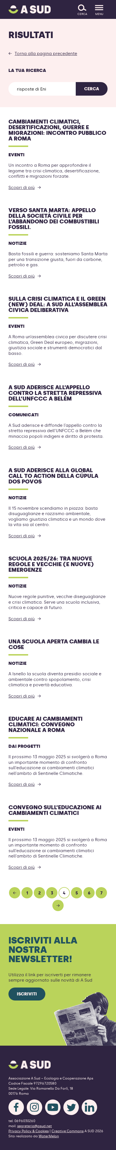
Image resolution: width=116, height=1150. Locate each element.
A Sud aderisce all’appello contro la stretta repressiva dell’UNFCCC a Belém (55, 393)
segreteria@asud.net (34, 1126)
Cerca (91, 88)
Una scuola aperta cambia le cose (53, 644)
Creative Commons (68, 1131)
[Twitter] (71, 1107)
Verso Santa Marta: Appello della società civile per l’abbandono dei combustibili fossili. (53, 218)
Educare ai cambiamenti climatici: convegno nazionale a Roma (45, 724)
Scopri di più (21, 187)
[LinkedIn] (89, 1107)
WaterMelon (49, 1136)
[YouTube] (53, 1107)
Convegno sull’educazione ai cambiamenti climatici (54, 810)
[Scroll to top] (102, 1142)
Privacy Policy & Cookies (28, 1131)
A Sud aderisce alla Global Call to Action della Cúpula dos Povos (53, 476)
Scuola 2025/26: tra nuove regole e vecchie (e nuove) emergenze (51, 564)
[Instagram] (34, 1107)
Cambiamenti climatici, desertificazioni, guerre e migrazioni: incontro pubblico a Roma (57, 130)
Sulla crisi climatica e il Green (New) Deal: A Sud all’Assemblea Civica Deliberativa (57, 304)
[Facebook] (16, 1107)
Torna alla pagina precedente (46, 53)
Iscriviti (27, 994)
